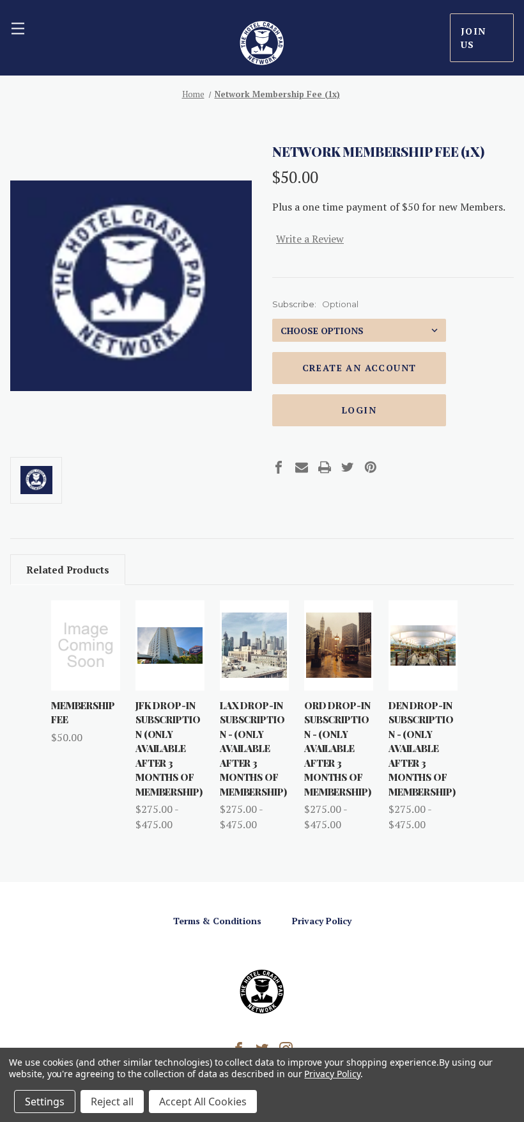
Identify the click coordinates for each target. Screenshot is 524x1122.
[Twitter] (347, 467)
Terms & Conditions (217, 921)
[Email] (301, 467)
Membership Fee (83, 712)
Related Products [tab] (67, 569)
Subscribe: (315, 304)
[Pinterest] (370, 467)
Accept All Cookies (203, 1101)
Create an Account (359, 368)
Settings (45, 1101)
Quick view (85, 622)
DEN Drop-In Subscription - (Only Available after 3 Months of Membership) (422, 748)
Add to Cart (85, 668)
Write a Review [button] (310, 239)
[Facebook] (278, 467)
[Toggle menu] (17, 28)
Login (359, 410)
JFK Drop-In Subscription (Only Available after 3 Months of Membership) (168, 748)
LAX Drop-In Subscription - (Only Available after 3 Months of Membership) (253, 748)
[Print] (324, 467)
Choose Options (172, 668)
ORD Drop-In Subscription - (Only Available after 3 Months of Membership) (337, 748)
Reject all (112, 1101)
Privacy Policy (321, 921)
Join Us (473, 38)
